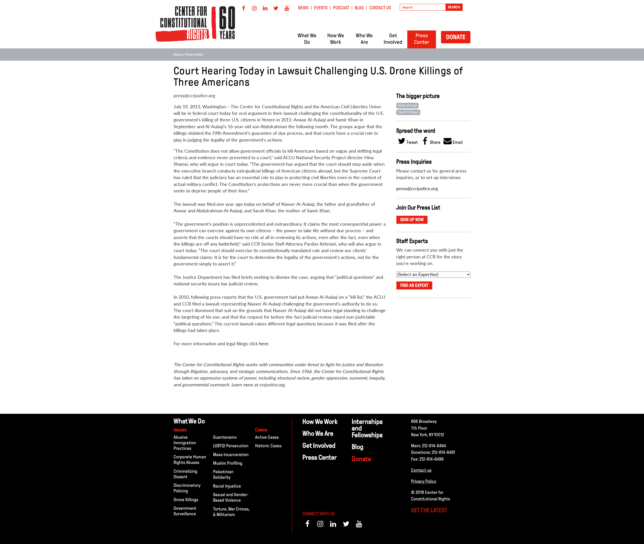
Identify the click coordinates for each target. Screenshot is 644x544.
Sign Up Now (412, 219)
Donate (455, 36)
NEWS (303, 7)
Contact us (421, 470)
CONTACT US (380, 7)
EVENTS (321, 7)
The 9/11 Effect (408, 112)
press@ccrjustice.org (417, 188)
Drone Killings (407, 105)
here (263, 343)
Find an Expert (414, 285)
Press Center (194, 54)
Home (178, 54)
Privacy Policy (423, 481)
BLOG (359, 7)
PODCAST (341, 7)
